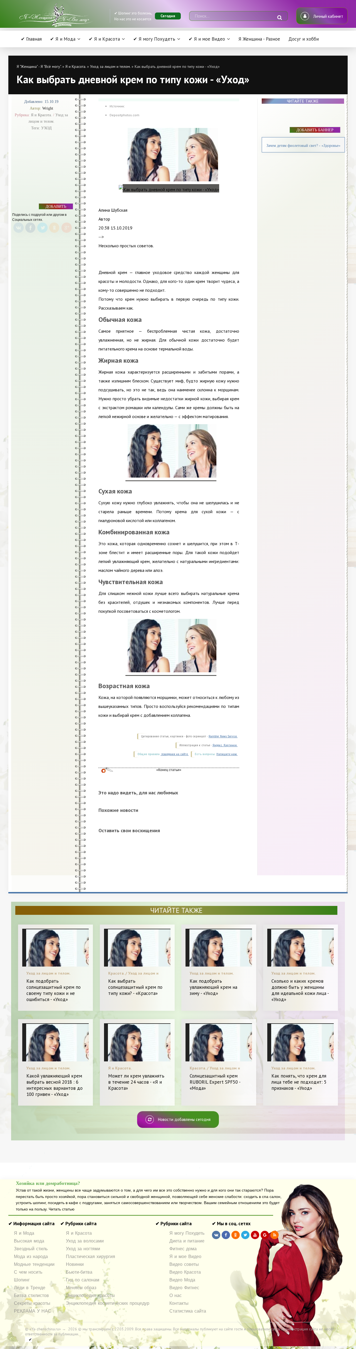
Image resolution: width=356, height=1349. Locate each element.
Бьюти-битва (79, 1272)
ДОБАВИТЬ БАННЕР (56, 206)
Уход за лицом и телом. (110, 66)
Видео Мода (182, 1280)
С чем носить (28, 1272)
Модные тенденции (34, 1264)
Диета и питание (186, 1241)
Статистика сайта (187, 1311)
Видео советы (184, 1264)
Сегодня (167, 15)
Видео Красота (185, 1272)
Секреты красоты (32, 1303)
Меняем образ (81, 1287)
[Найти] (279, 17)
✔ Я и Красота (104, 39)
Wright (47, 108)
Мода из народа (31, 1256)
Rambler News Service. (223, 736)
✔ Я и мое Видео (207, 39)
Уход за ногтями (83, 1248)
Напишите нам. (227, 754)
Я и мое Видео (185, 1256)
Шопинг (22, 1280)
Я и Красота (79, 1233)
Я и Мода (24, 1233)
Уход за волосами (85, 1241)
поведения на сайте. (174, 754)
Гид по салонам (82, 1280)
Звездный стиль (31, 1248)
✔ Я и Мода (62, 39)
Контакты (179, 1303)
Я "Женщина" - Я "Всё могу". (39, 66)
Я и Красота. (75, 66)
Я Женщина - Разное (259, 39)
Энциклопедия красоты (90, 1295)
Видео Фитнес (184, 1287)
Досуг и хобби (303, 39)
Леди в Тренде (29, 1287)
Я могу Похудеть (186, 1233)
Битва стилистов (31, 1295)
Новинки (75, 1264)
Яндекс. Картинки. (225, 745)
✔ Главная (31, 39)
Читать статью (62, 1209)
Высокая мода (29, 1241)
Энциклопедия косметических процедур (107, 1303)
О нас (175, 1295)
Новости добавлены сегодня (184, 1119)
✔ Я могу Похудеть (154, 39)
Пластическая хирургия (90, 1256)
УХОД (46, 128)
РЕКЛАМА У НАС (32, 1311)
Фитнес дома (183, 1248)
